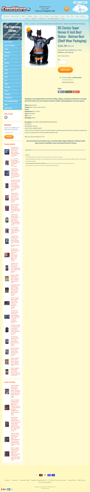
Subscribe (9, 137)
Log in (77, 2)
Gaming (47, 16)
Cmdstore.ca (44, 487)
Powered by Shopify (45, 488)
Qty (59, 59)
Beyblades (30, 16)
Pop (73, 16)
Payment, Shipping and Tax (39, 480)
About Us (7, 480)
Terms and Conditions (45, 482)
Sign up (83, 2)
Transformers (43, 19)
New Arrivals (6, 16)
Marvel (57, 16)
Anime (24, 16)
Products (33, 24)
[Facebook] (5, 117)
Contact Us (15, 480)
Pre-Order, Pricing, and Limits (57, 480)
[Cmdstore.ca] (15, 8)
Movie (63, 16)
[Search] (66, 9)
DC (42, 16)
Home (26, 24)
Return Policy (81, 480)
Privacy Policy (72, 480)
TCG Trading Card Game (54, 19)
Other (63, 18)
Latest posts (13, 108)
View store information (68, 82)
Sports (28, 19)
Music (68, 16)
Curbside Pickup (24, 480)
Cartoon (37, 16)
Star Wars (83, 16)
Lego (52, 16)
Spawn (77, 16)
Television (35, 19)
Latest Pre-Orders (16, 16)
